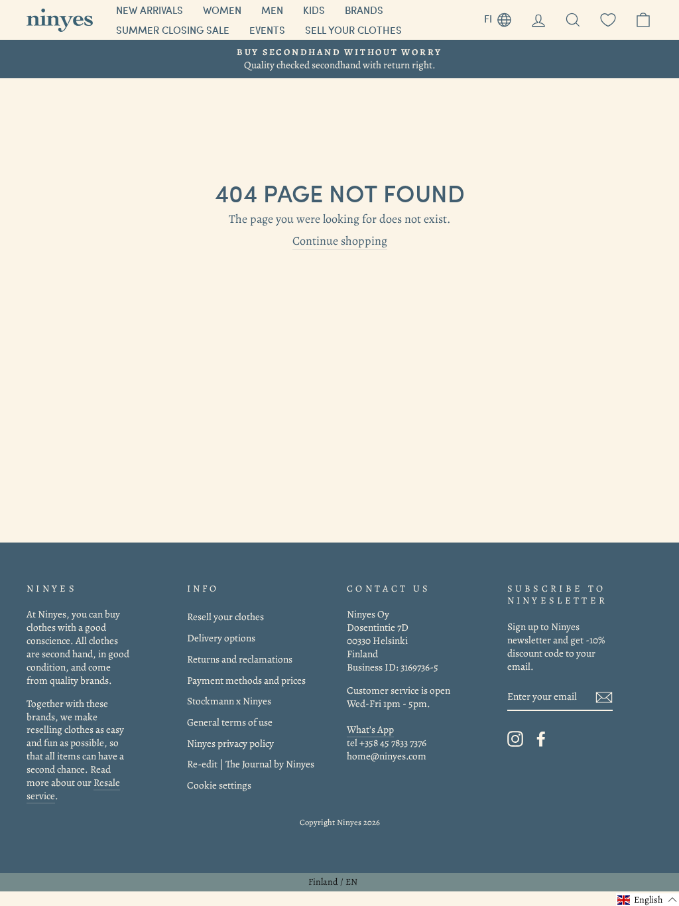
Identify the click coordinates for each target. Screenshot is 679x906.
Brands (364, 10)
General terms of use (230, 722)
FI (502, 17)
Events (267, 30)
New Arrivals (149, 10)
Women (222, 10)
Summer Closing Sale (172, 30)
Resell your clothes (225, 616)
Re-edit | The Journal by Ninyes (250, 764)
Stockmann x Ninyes (229, 701)
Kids (314, 10)
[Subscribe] (604, 696)
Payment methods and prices (246, 680)
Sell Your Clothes (353, 30)
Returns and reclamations (239, 659)
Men (272, 10)
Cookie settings (219, 785)
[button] (647, 899)
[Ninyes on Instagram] (515, 739)
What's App (370, 729)
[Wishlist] (608, 20)
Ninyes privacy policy (230, 743)
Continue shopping (339, 241)
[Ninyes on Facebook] (541, 739)
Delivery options (221, 638)
